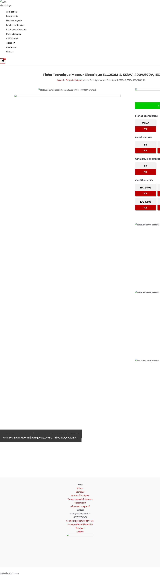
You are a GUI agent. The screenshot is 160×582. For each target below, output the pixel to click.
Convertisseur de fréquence (80, 499)
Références (11, 47)
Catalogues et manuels (16, 29)
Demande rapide (13, 34)
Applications (12, 11)
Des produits (12, 16)
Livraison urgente (14, 20)
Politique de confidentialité (80, 524)
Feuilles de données (15, 25)
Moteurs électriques (80, 495)
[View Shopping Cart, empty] (2, 60)
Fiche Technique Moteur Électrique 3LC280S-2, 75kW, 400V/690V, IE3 (41, 437)
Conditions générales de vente (80, 520)
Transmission (80, 502)
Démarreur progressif (80, 506)
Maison (80, 488)
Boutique (80, 491)
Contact (9, 51)
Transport (10, 42)
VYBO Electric (12, 38)
